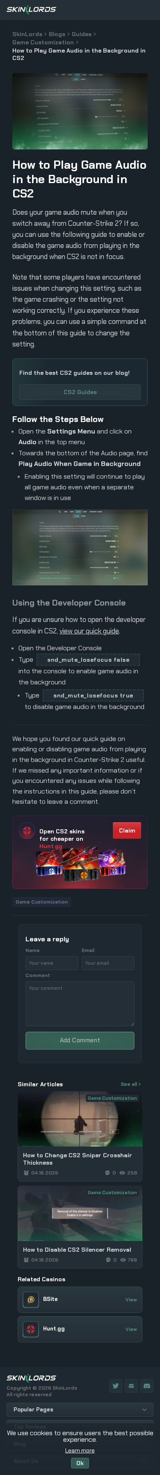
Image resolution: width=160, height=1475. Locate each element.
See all (129, 1084)
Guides (81, 34)
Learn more (80, 1450)
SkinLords (27, 34)
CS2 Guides (80, 392)
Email (88, 950)
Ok (80, 1463)
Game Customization (43, 42)
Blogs (57, 34)
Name (32, 950)
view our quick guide (89, 630)
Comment (37, 975)
